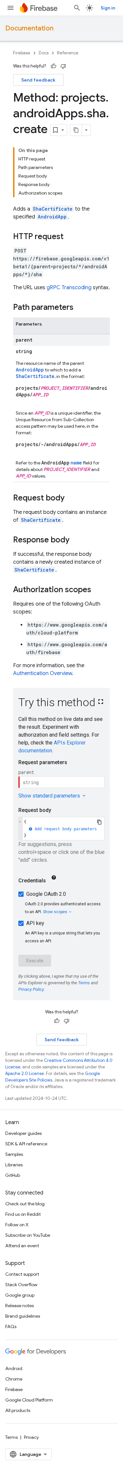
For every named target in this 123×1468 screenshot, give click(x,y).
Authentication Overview (42, 673)
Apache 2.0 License (24, 1073)
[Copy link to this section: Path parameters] (80, 308)
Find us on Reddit (23, 1214)
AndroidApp (52, 217)
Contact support (22, 1274)
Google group (19, 1295)
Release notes (19, 1305)
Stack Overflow (21, 1285)
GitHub (12, 1175)
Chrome (13, 1379)
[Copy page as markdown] (76, 130)
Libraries (14, 1165)
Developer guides (23, 1133)
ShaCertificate (52, 209)
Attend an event (22, 1246)
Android (13, 1368)
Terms (11, 1437)
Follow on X (17, 1225)
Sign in (108, 8)
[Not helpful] (63, 66)
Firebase (21, 53)
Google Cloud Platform (29, 1400)
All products (17, 1410)
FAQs (10, 1326)
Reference (67, 53)
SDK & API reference (26, 1144)
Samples (14, 1154)
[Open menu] (10, 8)
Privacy (31, 1437)
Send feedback (38, 80)
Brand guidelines (22, 1316)
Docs (44, 53)
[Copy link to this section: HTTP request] (70, 237)
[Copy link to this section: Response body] (76, 540)
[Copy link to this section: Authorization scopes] (97, 590)
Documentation (29, 28)
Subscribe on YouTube (27, 1235)
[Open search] (77, 8)
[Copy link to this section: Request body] (71, 498)
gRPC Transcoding (69, 287)
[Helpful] (53, 66)
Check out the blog (25, 1204)
